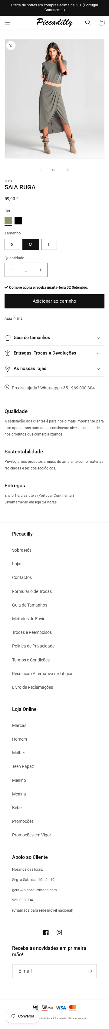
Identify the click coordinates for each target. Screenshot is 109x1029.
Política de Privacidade (33, 646)
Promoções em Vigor (31, 834)
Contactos (22, 577)
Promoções (23, 821)
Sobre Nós (21, 550)
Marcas (19, 725)
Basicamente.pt (77, 1018)
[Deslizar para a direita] (67, 170)
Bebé (16, 807)
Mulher (18, 752)
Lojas (17, 563)
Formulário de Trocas (32, 591)
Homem (19, 739)
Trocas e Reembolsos (32, 632)
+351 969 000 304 (78, 387)
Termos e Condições (31, 659)
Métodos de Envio (28, 618)
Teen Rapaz (23, 766)
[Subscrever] (90, 971)
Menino (19, 780)
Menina (19, 794)
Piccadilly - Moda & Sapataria (49, 1018)
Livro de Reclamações (32, 687)
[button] (7, 22)
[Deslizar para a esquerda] (41, 170)
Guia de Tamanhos (29, 605)
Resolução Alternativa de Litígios (42, 673)
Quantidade (14, 258)
